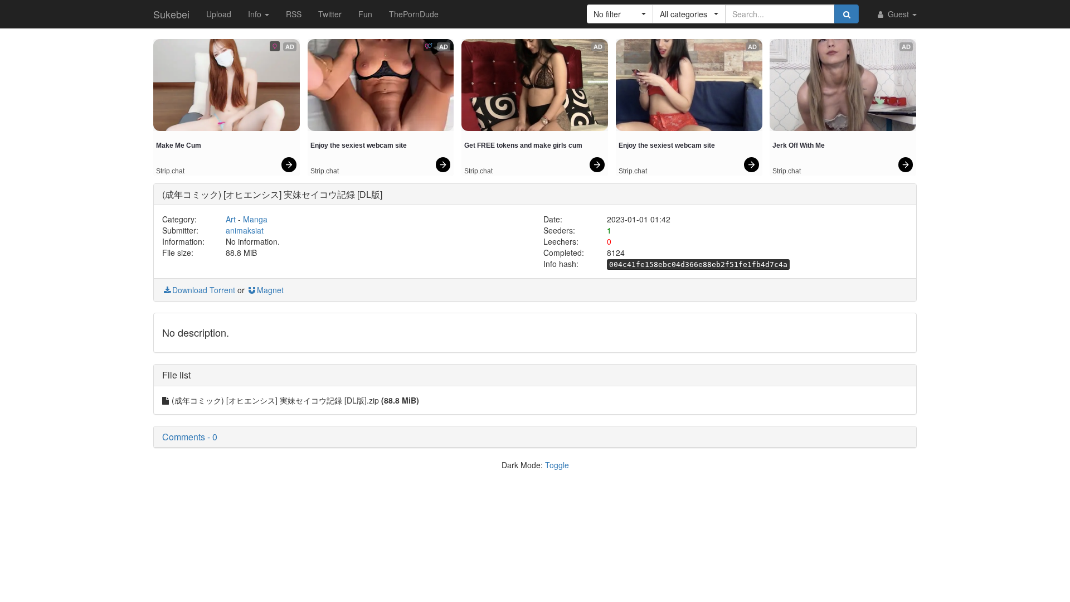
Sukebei (171, 14)
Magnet (270, 289)
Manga (255, 219)
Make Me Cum (178, 145)
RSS (293, 14)
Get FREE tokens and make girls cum (523, 145)
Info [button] (256, 14)
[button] (620, 13)
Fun (365, 14)
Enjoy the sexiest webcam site (358, 145)
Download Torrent (203, 289)
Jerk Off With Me (798, 145)
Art (231, 219)
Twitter (330, 14)
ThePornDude (414, 14)
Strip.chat (170, 171)
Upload (218, 14)
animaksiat (245, 230)
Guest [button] (898, 14)
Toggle (557, 464)
